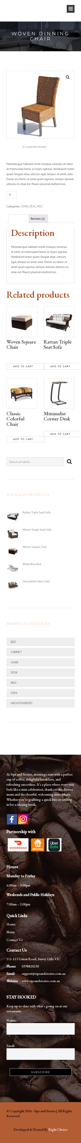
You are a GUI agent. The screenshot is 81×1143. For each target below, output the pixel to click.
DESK (32, 206)
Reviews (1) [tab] (38, 219)
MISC (40, 206)
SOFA (14, 693)
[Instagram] (23, 818)
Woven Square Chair (21, 344)
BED (13, 642)
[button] (68, 77)
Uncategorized (21, 703)
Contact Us (14, 940)
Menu (10, 932)
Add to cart (27, 194)
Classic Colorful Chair (15, 419)
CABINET (16, 652)
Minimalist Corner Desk (57, 416)
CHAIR (24, 206)
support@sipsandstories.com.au (43, 973)
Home (10, 924)
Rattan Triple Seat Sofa (57, 344)
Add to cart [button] (23, 366)
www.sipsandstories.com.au (41, 981)
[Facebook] (12, 819)
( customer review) (34, 147)
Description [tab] (18, 219)
